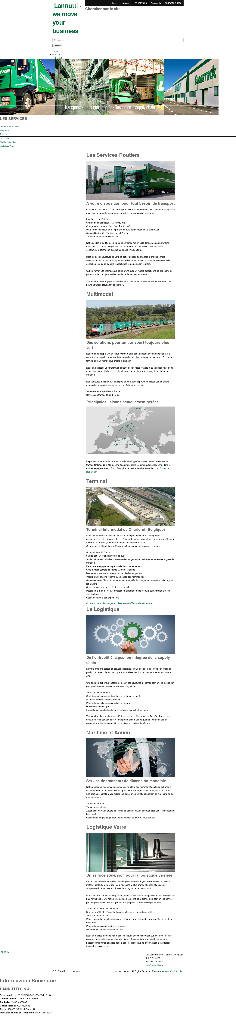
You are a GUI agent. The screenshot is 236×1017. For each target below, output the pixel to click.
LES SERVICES (140, 3)
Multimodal (4, 130)
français (56, 51)
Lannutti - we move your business (67, 18)
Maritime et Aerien (8, 142)
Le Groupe (125, 3)
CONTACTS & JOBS (173, 3)
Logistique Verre (7, 146)
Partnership (156, 3)
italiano (58, 54)
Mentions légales (160, 971)
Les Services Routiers (9, 126)
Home (114, 3)
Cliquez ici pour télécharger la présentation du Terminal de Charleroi (119, 603)
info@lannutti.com (154, 965)
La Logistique (6, 138)
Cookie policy (177, 971)
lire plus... (4, 951)
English (59, 57)
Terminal (4, 134)
